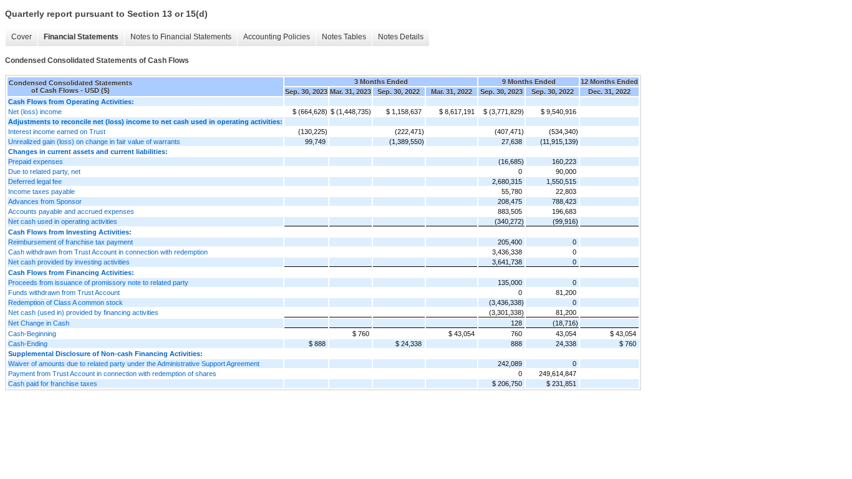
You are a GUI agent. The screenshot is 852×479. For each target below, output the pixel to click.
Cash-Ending (27, 343)
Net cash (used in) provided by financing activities (83, 312)
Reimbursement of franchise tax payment (70, 242)
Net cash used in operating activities (62, 221)
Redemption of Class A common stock (65, 302)
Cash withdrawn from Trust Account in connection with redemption (108, 252)
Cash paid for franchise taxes (52, 383)
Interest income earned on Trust (56, 131)
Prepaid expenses (35, 161)
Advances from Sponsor (45, 201)
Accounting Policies (276, 36)
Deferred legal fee (35, 181)
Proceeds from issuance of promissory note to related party (98, 282)
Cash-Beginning (32, 333)
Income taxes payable (41, 191)
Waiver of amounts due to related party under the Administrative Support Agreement (133, 363)
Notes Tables (344, 36)
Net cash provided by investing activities (69, 262)
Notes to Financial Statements (180, 36)
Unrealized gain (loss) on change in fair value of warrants (94, 141)
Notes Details (401, 36)
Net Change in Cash (38, 323)
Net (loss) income (35, 111)
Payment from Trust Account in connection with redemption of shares (112, 373)
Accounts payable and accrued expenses (71, 211)
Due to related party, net (44, 171)
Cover (21, 36)
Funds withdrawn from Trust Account (64, 292)
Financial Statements (81, 36)
